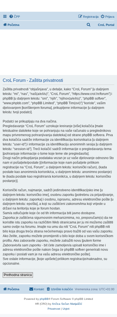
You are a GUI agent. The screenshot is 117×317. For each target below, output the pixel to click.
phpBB (44, 298)
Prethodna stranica (18, 275)
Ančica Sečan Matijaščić (67, 303)
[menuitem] (14, 16)
